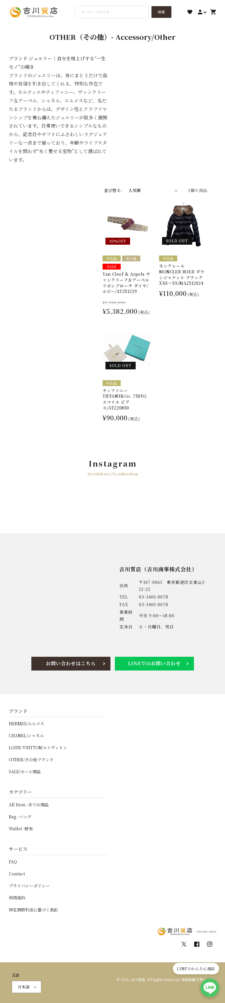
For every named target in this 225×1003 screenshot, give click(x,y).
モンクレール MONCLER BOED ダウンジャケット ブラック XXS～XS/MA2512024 (181, 274)
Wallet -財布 (21, 828)
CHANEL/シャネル (26, 735)
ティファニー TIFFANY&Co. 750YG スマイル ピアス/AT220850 (124, 399)
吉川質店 (138, 979)
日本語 (24, 987)
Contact (17, 874)
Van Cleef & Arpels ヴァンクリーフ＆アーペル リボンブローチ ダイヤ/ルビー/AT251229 (126, 282)
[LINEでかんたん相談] (209, 987)
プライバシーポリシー (29, 886)
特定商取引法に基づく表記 (33, 910)
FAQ (13, 862)
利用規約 (17, 898)
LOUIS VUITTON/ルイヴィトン (38, 747)
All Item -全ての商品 (29, 804)
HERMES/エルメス (26, 723)
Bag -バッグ (20, 816)
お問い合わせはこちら (71, 663)
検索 (161, 12)
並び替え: (113, 190)
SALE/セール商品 (25, 771)
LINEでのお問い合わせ (154, 663)
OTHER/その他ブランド (31, 759)
